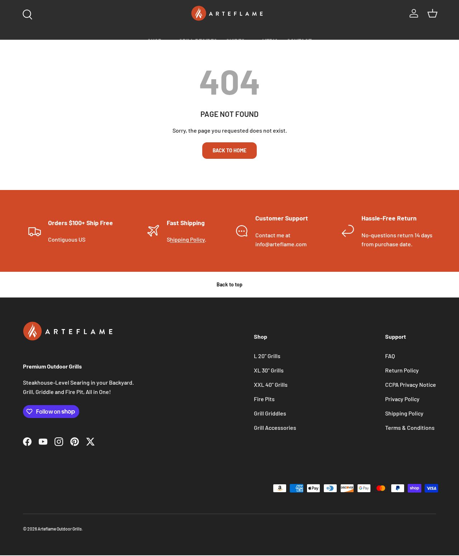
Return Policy (402, 370)
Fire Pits (264, 398)
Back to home (229, 150)
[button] (432, 13)
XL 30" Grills (269, 370)
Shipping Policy (404, 413)
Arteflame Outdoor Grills (60, 528)
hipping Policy (187, 239)
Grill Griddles (270, 413)
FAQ (390, 355)
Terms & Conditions (410, 427)
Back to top (229, 284)
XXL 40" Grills (271, 384)
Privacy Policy (402, 398)
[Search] (26, 13)
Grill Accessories (275, 427)
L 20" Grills (267, 355)
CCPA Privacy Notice (410, 384)
